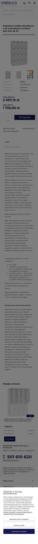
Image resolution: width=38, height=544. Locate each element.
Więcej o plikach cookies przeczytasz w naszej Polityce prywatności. (17, 513)
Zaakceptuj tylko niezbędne (19, 519)
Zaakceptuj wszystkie (19, 531)
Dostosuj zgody (19, 525)
